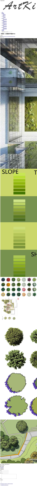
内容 (0, 478)
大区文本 (4, 17)
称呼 (0, 470)
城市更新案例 (5, 28)
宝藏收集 (3, 29)
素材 (2, 467)
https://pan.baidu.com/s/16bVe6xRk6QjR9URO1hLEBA (8, 36)
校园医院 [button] (3, 20)
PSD (3, 467)
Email (1, 471)
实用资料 (3, 30)
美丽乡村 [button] (3, 25)
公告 (2, 12)
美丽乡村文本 (5, 26)
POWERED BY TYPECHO (3, 483)
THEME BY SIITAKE (10, 483)
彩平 (0, 467)
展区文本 (4, 15)
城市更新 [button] (3, 27)
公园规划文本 (5, 24)
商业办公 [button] (3, 18)
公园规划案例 (5, 23)
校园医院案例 (5, 21)
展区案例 (4, 14)
